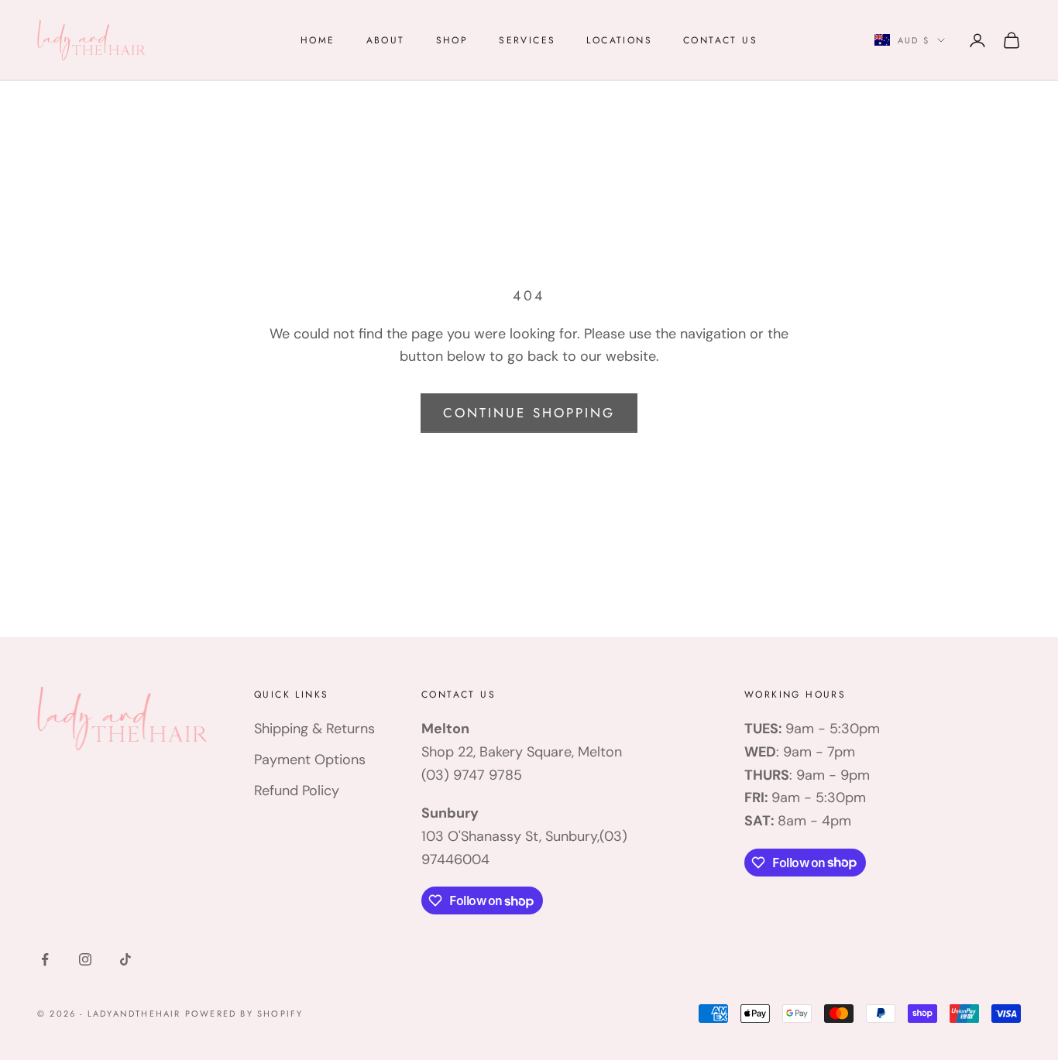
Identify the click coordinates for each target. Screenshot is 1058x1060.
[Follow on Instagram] (85, 959)
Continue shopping (529, 412)
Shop (452, 40)
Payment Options (310, 759)
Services (527, 40)
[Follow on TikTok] (125, 959)
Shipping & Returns (314, 728)
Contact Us (720, 40)
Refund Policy (296, 790)
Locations (619, 40)
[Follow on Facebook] (45, 959)
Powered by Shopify (244, 1013)
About (385, 40)
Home (318, 40)
